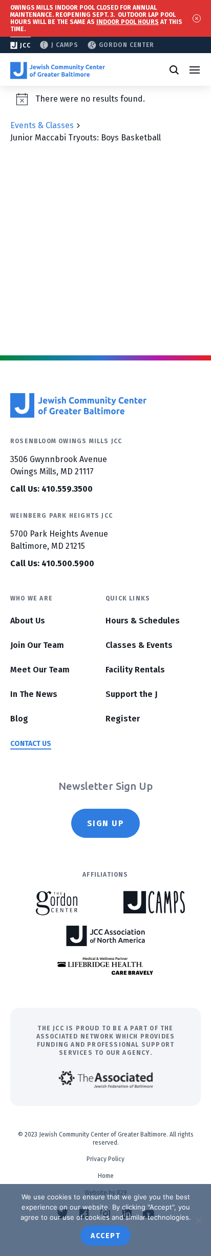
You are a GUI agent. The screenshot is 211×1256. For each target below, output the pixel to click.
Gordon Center (126, 45)
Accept (105, 1235)
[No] (198, 1220)
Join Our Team (37, 645)
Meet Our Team (40, 669)
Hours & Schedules (143, 620)
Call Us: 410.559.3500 (51, 489)
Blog (19, 718)
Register (123, 718)
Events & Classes (42, 125)
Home (106, 1175)
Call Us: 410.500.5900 (52, 563)
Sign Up (105, 823)
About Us (27, 620)
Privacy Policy (105, 1159)
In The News (33, 694)
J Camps (64, 45)
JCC (25, 45)
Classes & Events (139, 645)
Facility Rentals (135, 669)
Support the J (131, 694)
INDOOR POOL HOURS (127, 22)
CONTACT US (30, 743)
